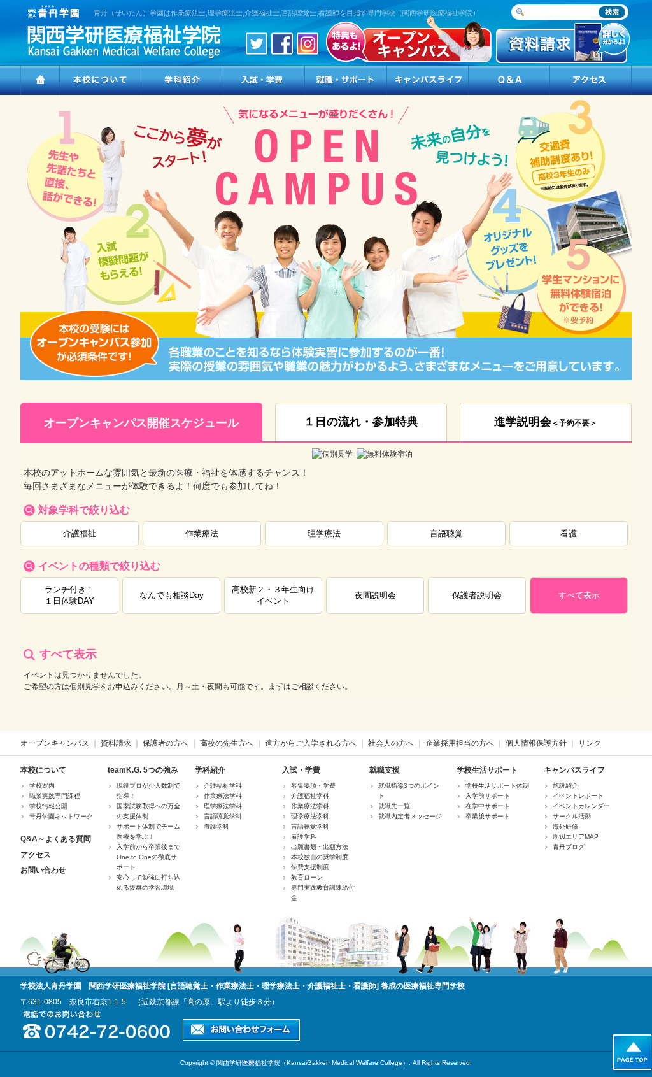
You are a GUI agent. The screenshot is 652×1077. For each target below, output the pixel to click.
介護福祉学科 (223, 785)
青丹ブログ (569, 846)
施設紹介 (565, 785)
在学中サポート (487, 806)
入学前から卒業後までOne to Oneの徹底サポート (148, 857)
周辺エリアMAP (576, 836)
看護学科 (216, 826)
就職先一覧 (394, 806)
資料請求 (116, 743)
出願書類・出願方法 (319, 846)
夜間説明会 (375, 595)
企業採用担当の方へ (459, 743)
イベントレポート (578, 795)
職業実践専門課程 (54, 795)
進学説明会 (545, 421)
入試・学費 (301, 770)
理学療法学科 (223, 806)
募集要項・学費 (313, 785)
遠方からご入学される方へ (311, 743)
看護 (568, 533)
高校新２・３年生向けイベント (273, 595)
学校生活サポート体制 (497, 785)
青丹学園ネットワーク (61, 816)
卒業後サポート (487, 816)
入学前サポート (487, 795)
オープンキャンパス (54, 743)
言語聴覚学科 (223, 816)
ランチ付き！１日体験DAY (69, 595)
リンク (589, 743)
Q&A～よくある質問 (55, 838)
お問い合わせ (43, 870)
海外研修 (565, 826)
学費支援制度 (310, 867)
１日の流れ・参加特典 (361, 421)
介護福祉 (79, 533)
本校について (43, 770)
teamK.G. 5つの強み (143, 770)
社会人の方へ (391, 743)
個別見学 (84, 686)
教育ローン (307, 877)
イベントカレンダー (581, 806)
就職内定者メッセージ (410, 816)
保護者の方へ (165, 743)
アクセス (35, 854)
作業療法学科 (223, 795)
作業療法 (201, 533)
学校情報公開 (48, 806)
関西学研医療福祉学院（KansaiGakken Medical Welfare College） (312, 1062)
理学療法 (324, 533)
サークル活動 (572, 816)
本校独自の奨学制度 (319, 856)
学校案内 (42, 785)
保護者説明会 (477, 595)
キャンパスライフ (574, 770)
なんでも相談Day (171, 595)
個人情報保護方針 (536, 743)
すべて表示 (579, 595)
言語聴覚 (446, 533)
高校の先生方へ (226, 743)
